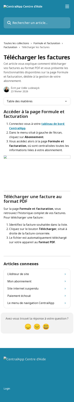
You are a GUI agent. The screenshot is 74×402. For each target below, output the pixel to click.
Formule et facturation (46, 43)
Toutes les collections (16, 43)
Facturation (10, 47)
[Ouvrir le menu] (67, 6)
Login (7, 388)
